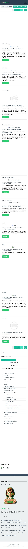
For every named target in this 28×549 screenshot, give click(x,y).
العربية (11, 520)
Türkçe (2, 535)
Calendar (8, 395)
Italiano (23, 527)
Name (25, 6)
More (17, 204)
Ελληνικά (3, 527)
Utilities (23, 106)
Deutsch (24, 525)
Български (3, 522)
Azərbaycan (16, 520)
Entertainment (9, 72)
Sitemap (22, 545)
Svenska (17, 532)
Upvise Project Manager (7, 124)
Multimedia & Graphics (9, 390)
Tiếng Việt (14, 535)
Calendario (4, 318)
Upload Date (9, 6)
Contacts (6, 545)
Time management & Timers (12, 408)
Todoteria (4, 68)
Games (5, 384)
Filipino (12, 525)
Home (2, 484)
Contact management (11, 399)
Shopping (15, 72)
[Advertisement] (14, 26)
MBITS (3, 244)
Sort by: (3, 6)
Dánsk (2, 525)
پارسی (20, 530)
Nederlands (7, 525)
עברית (7, 527)
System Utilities (7, 419)
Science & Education (11, 105)
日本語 (2, 530)
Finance (6, 382)
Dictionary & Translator (9, 377)
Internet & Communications (10, 388)
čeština (24, 522)
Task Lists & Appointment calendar (14, 74)
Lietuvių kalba (12, 530)
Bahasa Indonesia (17, 527)
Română (9, 532)
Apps (10, 484)
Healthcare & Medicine (9, 386)
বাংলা (20, 520)
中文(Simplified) (10, 522)
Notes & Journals (16, 131)
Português (3, 532)
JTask (3, 223)
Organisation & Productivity (12, 48)
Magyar (11, 527)
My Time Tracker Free (7, 200)
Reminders (8, 403)
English (3, 520)
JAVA (5, 2)
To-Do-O (7, 467)
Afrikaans (7, 520)
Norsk (16, 530)
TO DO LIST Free (6, 43)
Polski (23, 530)
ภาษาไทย (22, 532)
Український (8, 535)
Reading (6, 414)
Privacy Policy (16, 545)
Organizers (19, 129)
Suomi (15, 525)
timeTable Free (5, 90)
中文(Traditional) (18, 522)
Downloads (15, 6)
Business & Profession (11, 129)
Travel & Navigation (8, 423)
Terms (10, 545)
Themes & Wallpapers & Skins (10, 421)
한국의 (6, 530)
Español (13, 532)
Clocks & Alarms (9, 397)
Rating (21, 6)
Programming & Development (10, 412)
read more (5, 60)
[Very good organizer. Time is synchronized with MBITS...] (14, 247)
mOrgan (4, 292)
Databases (6, 375)
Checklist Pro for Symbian (8, 177)
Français (20, 525)
